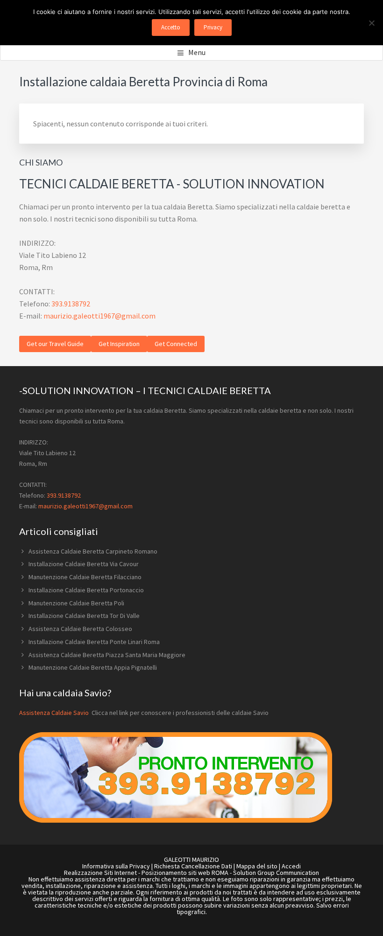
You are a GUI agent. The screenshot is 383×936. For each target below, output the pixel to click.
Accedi (291, 866)
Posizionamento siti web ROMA (185, 872)
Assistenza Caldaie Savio (54, 712)
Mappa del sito (256, 866)
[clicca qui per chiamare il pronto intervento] (175, 820)
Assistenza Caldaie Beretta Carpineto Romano (92, 551)
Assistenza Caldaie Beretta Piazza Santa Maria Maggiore (106, 655)
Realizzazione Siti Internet (100, 872)
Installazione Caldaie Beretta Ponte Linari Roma (94, 642)
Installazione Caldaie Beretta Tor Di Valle (84, 615)
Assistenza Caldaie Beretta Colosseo (80, 628)
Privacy (213, 27)
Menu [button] (197, 52)
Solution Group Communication (276, 872)
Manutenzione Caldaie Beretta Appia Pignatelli (92, 667)
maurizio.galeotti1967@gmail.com (99, 315)
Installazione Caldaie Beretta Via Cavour (83, 564)
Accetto (170, 27)
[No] (371, 23)
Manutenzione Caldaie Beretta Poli (76, 603)
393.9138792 (70, 303)
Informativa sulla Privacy (116, 866)
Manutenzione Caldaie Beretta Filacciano (85, 577)
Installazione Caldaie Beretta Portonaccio (86, 590)
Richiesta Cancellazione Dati (193, 866)
